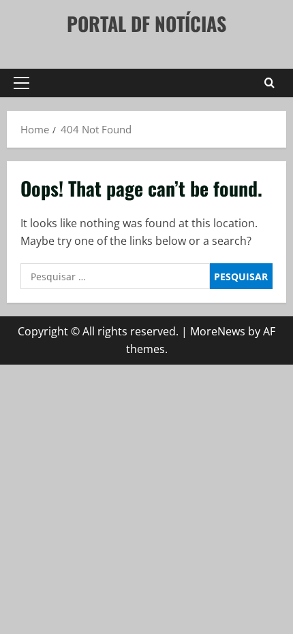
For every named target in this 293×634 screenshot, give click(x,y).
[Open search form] (269, 83)
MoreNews (217, 331)
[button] (21, 83)
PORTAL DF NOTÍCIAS (146, 23)
